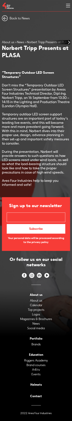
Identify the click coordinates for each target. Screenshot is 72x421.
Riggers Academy (36, 360)
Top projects (36, 310)
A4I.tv (36, 369)
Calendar (36, 305)
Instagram (31, 275)
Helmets (36, 384)
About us (8, 42)
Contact (36, 396)
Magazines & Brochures (36, 319)
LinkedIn (39, 275)
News (20, 42)
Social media (36, 328)
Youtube (46, 275)
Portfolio (36, 338)
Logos (36, 314)
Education (36, 354)
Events (36, 374)
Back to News (20, 18)
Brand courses (36, 365)
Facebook (24, 275)
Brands (36, 344)
